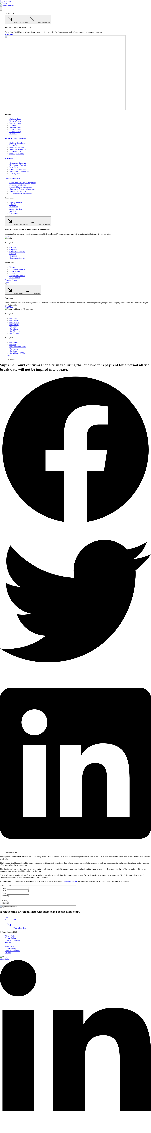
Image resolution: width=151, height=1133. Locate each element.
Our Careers (14, 325)
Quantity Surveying (16, 147)
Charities (12, 247)
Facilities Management (17, 185)
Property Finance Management (20, 187)
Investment (13, 207)
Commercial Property (17, 252)
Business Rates (15, 119)
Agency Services (15, 203)
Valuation (13, 125)
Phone (4, 893)
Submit (5, 903)
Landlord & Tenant (70, 881)
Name (4, 888)
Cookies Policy (10, 938)
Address (5, 896)
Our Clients (13, 320)
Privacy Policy (10, 936)
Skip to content (5, 1)
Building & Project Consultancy (15, 138)
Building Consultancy (17, 143)
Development (9, 158)
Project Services (15, 145)
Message (5, 901)
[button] (75, 450)
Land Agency (14, 167)
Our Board (13, 318)
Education (13, 267)
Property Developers (17, 269)
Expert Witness (15, 121)
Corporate (13, 249)
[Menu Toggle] (1, 8)
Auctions (12, 205)
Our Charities (14, 323)
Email (4, 891)
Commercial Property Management (22, 183)
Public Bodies (14, 271)
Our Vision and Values (17, 347)
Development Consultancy (19, 165)
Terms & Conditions (12, 940)
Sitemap (8, 942)
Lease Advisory (15, 123)
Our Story (13, 345)
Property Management (12, 178)
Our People (13, 343)
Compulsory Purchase (17, 163)
